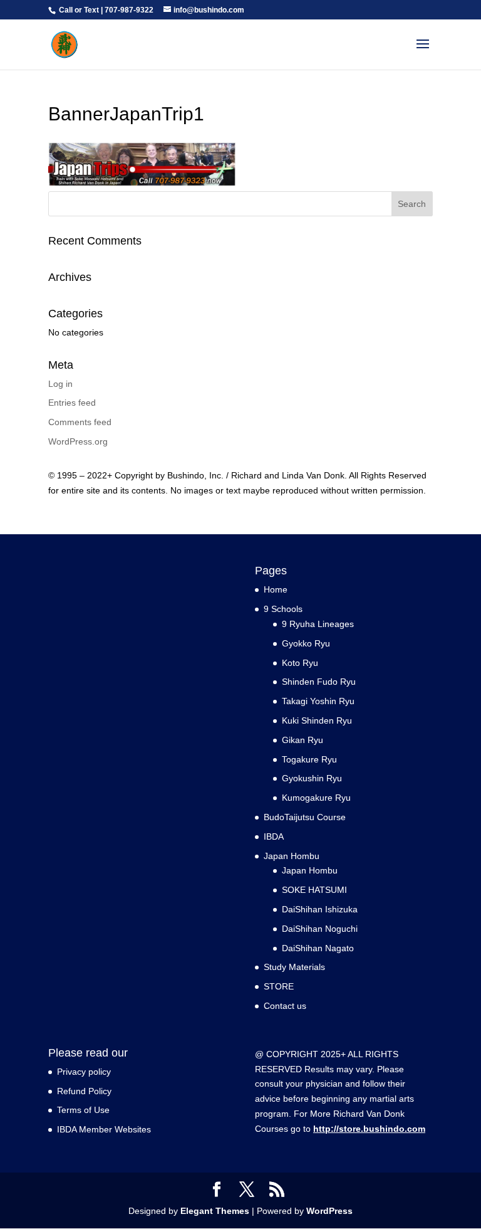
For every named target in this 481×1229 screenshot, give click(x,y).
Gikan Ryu (302, 740)
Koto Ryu (300, 663)
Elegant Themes (214, 1211)
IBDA (274, 836)
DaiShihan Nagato (318, 948)
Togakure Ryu (309, 759)
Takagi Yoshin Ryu (318, 701)
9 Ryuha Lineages (318, 624)
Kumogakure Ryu (316, 798)
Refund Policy (84, 1091)
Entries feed (72, 403)
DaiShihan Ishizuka (320, 909)
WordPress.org (78, 441)
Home (275, 589)
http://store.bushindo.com (369, 1129)
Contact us (285, 1006)
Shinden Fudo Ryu (319, 682)
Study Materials (294, 967)
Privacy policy (84, 1072)
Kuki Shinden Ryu (317, 720)
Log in (60, 384)
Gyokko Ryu (306, 643)
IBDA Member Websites (104, 1129)
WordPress (329, 1211)
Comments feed (79, 422)
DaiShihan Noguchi (320, 929)
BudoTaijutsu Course (305, 817)
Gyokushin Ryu (312, 778)
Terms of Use (83, 1110)
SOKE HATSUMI (314, 890)
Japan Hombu (310, 870)
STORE (279, 986)
